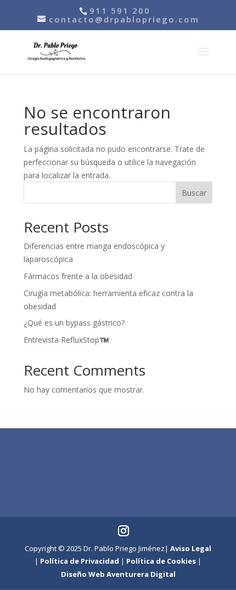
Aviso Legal (190, 548)
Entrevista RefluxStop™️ (66, 339)
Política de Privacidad (79, 561)
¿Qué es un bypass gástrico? (74, 322)
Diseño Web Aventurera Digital (118, 574)
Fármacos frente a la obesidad (78, 276)
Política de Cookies (161, 561)
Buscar (194, 193)
